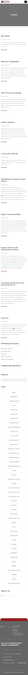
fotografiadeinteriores (14, 466)
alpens (14, 392)
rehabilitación (14, 557)
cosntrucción (14, 435)
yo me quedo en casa (14, 583)
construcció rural (14, 422)
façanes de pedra (14, 461)
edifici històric (14, 444)
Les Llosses (14, 500)
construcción (14, 418)
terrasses (13, 574)
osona (14, 526)
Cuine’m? (5, 318)
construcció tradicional (14, 427)
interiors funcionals (14, 492)
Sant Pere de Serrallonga (11, 93)
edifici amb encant (14, 440)
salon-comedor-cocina (14, 570)
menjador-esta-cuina (14, 518)
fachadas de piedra (14, 457)
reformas (14, 544)
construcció (14, 414)
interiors (14, 483)
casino (14, 405)
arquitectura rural (14, 401)
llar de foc (14, 505)
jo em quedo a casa (14, 496)
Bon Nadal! (5, 36)
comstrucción (14, 409)
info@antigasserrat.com (9, 659)
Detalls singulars (8, 122)
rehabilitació (14, 553)
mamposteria (14, 513)
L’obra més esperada (9, 154)
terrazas (14, 579)
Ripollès (14, 566)
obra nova (14, 522)
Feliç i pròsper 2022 (6, 351)
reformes (14, 548)
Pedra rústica (14, 531)
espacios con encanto (14, 448)
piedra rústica (14, 535)
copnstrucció (14, 431)
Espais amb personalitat (11, 214)
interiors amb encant (14, 487)
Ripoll (14, 561)
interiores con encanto (14, 479)
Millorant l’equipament (10, 61)
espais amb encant (14, 453)
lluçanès (14, 509)
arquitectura (14, 396)
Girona (14, 470)
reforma (14, 540)
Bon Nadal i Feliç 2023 (6, 348)
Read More (4, 49)
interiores (14, 474)
